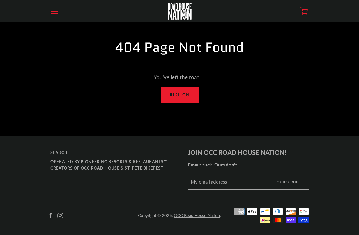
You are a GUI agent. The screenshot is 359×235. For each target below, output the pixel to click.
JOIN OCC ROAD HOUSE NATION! (237, 152)
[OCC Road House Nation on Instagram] (60, 215)
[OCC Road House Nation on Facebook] (50, 215)
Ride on (180, 94)
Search (59, 152)
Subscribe (289, 182)
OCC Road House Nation (197, 215)
